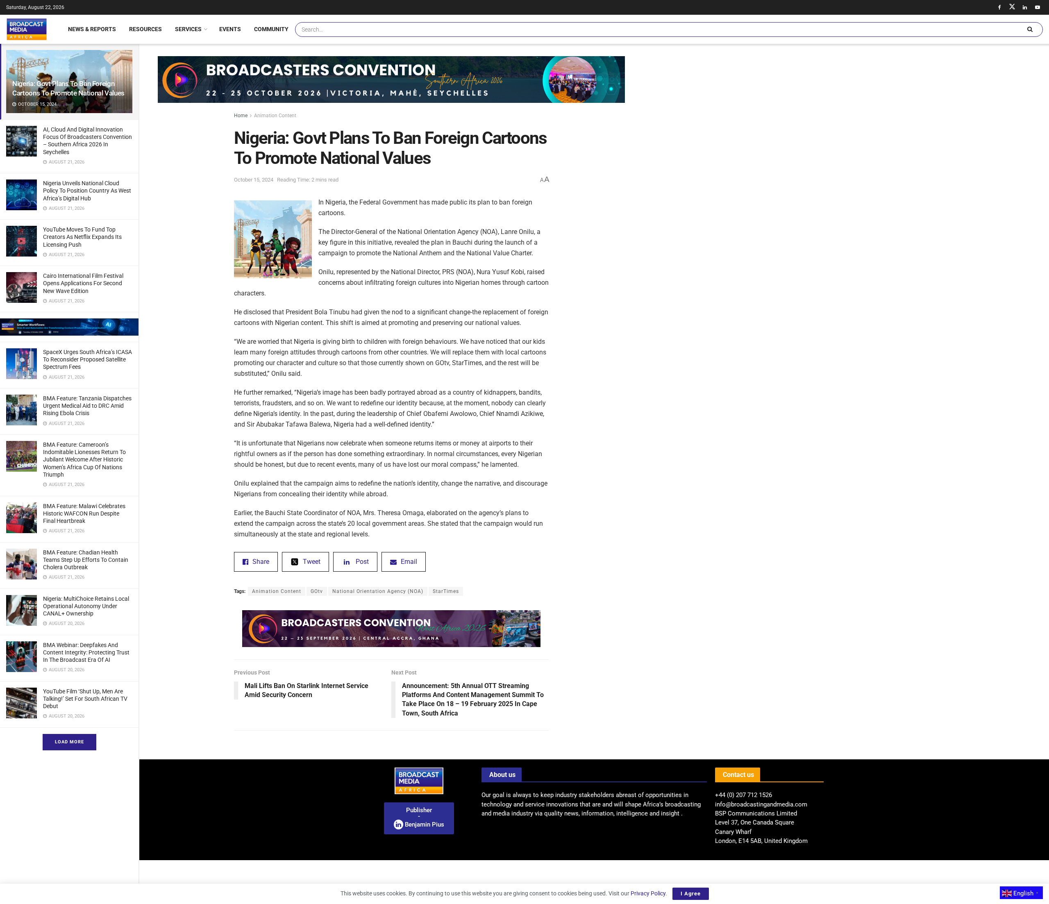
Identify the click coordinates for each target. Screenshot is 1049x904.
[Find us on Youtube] (1037, 7)
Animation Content (275, 115)
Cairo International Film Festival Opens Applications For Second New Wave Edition (83, 283)
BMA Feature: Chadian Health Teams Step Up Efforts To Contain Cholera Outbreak (85, 559)
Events (230, 29)
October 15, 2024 (253, 180)
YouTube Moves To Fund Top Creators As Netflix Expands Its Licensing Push (82, 237)
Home (240, 115)
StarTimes (446, 591)
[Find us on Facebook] (999, 7)
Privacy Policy (648, 893)
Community (271, 29)
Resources (145, 29)
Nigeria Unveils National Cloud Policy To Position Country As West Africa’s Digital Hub (87, 190)
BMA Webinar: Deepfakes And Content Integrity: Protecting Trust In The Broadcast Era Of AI (86, 652)
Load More (69, 742)
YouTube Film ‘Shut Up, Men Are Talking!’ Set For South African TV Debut (85, 698)
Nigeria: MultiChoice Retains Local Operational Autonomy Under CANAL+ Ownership (86, 606)
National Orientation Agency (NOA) (377, 591)
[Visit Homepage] (26, 29)
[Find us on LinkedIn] (1024, 7)
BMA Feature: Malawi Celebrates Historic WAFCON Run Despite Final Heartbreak (84, 513)
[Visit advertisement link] (69, 327)
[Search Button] (1030, 29)
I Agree (691, 893)
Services (188, 29)
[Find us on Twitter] (1012, 7)
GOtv (317, 591)
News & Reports (92, 29)
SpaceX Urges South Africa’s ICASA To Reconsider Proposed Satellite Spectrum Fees (87, 359)
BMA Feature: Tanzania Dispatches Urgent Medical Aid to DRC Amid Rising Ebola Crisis (87, 405)
